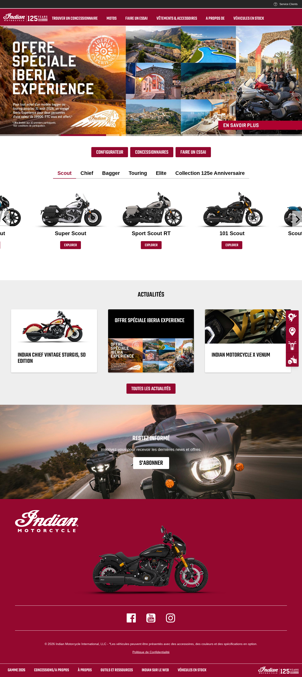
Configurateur (109, 152)
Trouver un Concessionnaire (75, 18)
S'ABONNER (151, 463)
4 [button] (212, 135)
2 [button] (90, 135)
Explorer (70, 245)
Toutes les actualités (151, 389)
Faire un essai (136, 18)
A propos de (215, 18)
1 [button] (29, 135)
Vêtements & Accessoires (177, 18)
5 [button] (272, 135)
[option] (151, 81)
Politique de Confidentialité (151, 652)
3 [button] (151, 135)
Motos (112, 18)
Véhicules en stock (248, 18)
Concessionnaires (151, 152)
